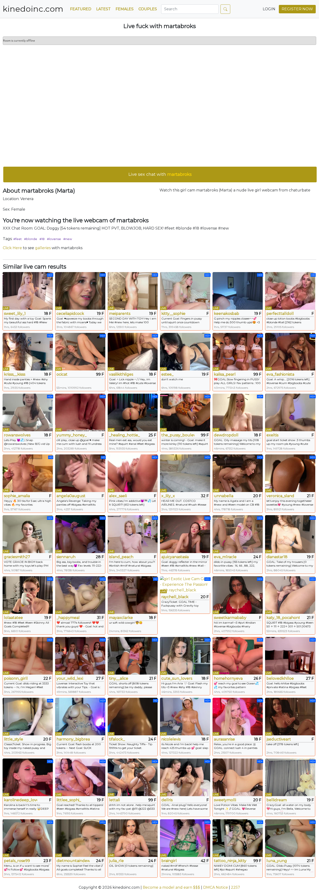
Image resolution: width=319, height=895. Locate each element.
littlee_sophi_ (69, 800)
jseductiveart (278, 739)
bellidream (276, 800)
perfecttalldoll (280, 313)
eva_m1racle (225, 557)
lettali (114, 800)
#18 (42, 239)
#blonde (30, 239)
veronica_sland (280, 496)
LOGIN (269, 9)
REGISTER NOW (297, 9)
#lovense (54, 239)
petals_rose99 (17, 861)
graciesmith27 (17, 557)
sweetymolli (225, 800)
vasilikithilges (121, 374)
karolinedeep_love (20, 800)
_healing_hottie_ (124, 435)
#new (67, 239)
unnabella (223, 496)
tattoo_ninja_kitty (230, 861)
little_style (13, 739)
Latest (103, 9)
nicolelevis (171, 739)
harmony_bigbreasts (73, 739)
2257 (235, 887)
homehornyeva (228, 678)
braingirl (169, 861)
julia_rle (116, 861)
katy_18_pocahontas (283, 617)
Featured (80, 9)
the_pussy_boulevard (178, 435)
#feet (17, 239)
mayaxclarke (121, 617)
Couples (147, 9)
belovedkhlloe (280, 678)
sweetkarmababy (230, 617)
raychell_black (174, 597)
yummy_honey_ (72, 435)
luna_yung (276, 861)
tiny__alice (118, 678)
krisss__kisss (14, 374)
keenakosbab (226, 313)
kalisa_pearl (225, 374)
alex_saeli (118, 496)
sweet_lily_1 (15, 313)
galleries (43, 248)
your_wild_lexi (70, 678)
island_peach (121, 557)
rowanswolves (17, 435)
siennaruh (66, 557)
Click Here (12, 248)
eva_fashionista (280, 374)
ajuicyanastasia (175, 557)
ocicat (62, 374)
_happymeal (68, 617)
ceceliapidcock (70, 313)
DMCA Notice (215, 887)
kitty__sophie (173, 313)
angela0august (71, 496)
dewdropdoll (226, 435)
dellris (167, 800)
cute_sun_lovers (176, 678)
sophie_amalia (17, 496)
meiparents (119, 313)
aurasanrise (224, 739)
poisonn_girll (16, 678)
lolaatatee (13, 617)
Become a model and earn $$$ (171, 887)
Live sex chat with (160, 174)
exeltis (272, 435)
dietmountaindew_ (73, 861)
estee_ (167, 374)
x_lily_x (168, 496)
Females (125, 9)
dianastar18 (276, 557)
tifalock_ (117, 739)
